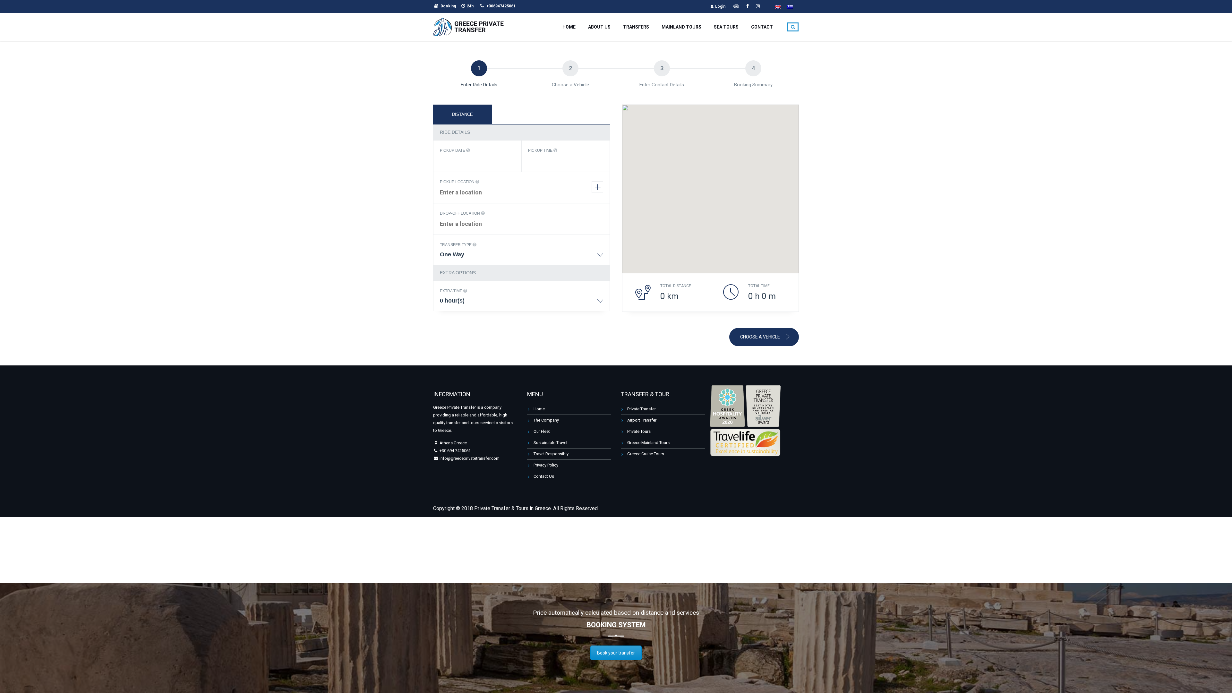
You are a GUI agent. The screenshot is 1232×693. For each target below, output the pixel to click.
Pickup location (457, 182)
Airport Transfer (641, 420)
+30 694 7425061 (455, 450)
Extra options (458, 272)
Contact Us (544, 476)
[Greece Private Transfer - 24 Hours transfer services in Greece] (468, 26)
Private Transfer (641, 408)
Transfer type (456, 245)
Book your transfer (616, 652)
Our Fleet (542, 431)
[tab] (462, 114)
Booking (448, 6)
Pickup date (453, 150)
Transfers (636, 27)
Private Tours (639, 431)
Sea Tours (726, 27)
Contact (762, 27)
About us (599, 27)
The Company (546, 420)
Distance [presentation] (462, 114)
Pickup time (540, 150)
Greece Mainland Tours (648, 442)
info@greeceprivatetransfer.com (469, 458)
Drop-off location (460, 213)
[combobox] (521, 257)
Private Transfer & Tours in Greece (512, 508)
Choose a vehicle (760, 336)
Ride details (455, 132)
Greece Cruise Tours (645, 453)
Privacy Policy (546, 465)
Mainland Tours (681, 27)
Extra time (451, 291)
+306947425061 (501, 6)
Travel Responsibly (551, 453)
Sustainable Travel (550, 442)
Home (569, 27)
